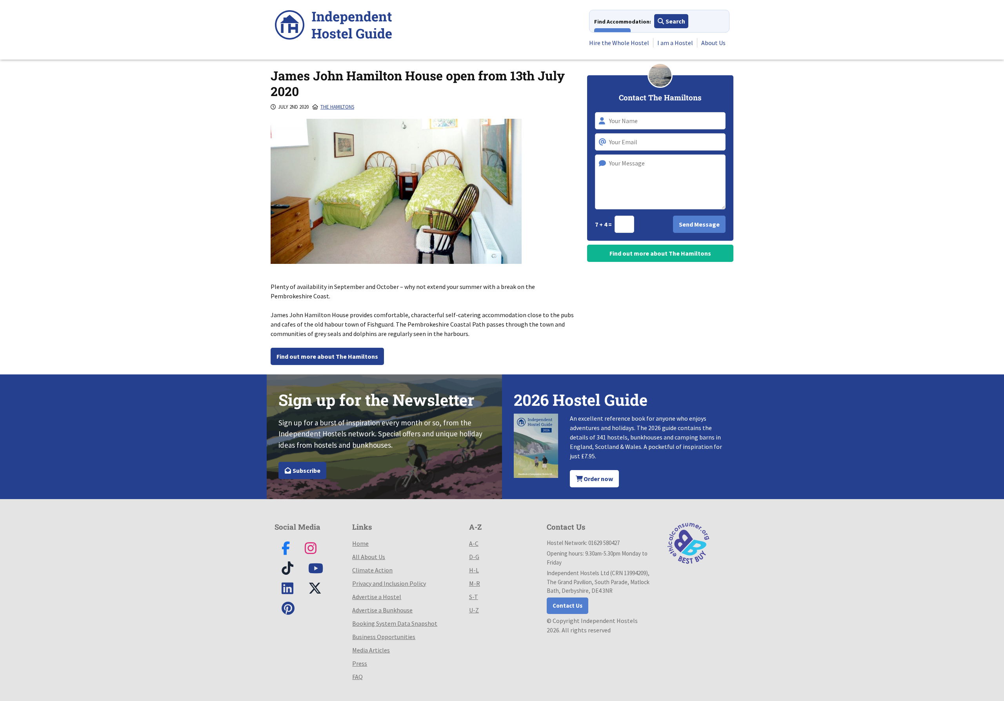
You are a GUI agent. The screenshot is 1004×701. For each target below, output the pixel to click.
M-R (474, 583)
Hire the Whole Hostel (619, 43)
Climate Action (372, 570)
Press (359, 663)
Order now (597, 479)
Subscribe (305, 470)
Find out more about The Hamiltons (327, 356)
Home (360, 543)
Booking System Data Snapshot (394, 623)
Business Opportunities (383, 637)
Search (674, 21)
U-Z (474, 610)
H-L (474, 570)
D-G (474, 557)
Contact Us (567, 605)
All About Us (368, 557)
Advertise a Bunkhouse (382, 610)
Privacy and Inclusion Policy (389, 583)
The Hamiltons (337, 107)
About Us (713, 43)
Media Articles (371, 650)
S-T (473, 597)
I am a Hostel (675, 43)
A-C (473, 543)
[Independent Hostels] (333, 26)
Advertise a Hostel (376, 597)
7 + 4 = (604, 224)
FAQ (357, 677)
